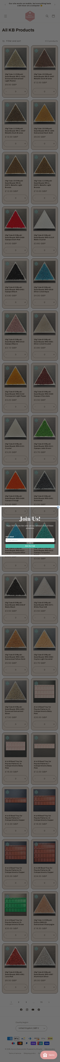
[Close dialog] (58, 507)
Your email (10, 537)
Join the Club (30, 546)
